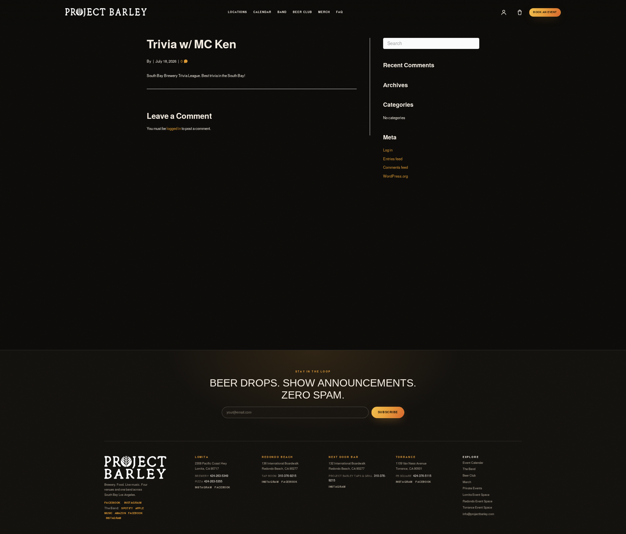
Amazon (120, 513)
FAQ (339, 12)
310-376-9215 (279, 476)
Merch (324, 12)
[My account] (503, 12)
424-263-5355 (209, 481)
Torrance (406, 457)
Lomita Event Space (476, 494)
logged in (174, 129)
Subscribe (388, 412)
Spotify (127, 508)
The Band (469, 469)
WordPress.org (395, 176)
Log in (388, 150)
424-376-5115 (414, 476)
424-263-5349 (212, 476)
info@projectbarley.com (478, 514)
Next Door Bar (343, 457)
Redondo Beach (277, 457)
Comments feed (395, 167)
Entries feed (392, 159)
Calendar (262, 12)
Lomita (202, 457)
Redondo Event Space (477, 501)
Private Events (472, 488)
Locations (237, 12)
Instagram (133, 502)
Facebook (112, 502)
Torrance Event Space (477, 507)
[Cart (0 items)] (519, 12)
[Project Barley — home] (106, 12)
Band (282, 12)
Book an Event (545, 12)
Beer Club (302, 12)
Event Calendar (473, 462)
